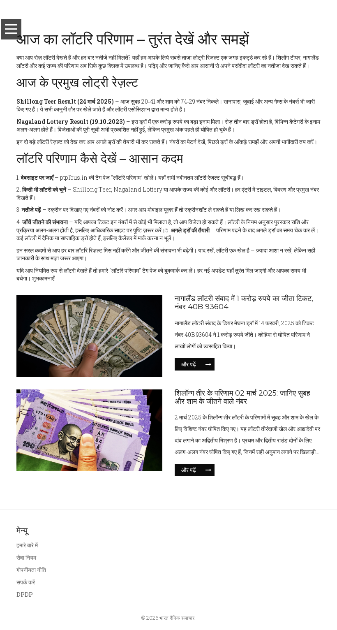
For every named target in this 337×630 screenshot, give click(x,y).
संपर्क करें (25, 582)
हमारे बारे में (27, 545)
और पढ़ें (188, 364)
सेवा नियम (26, 557)
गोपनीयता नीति (31, 570)
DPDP (24, 594)
